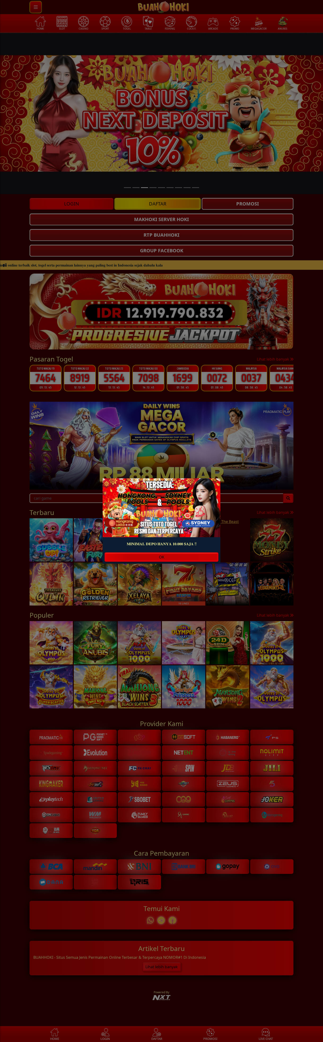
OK (161, 557)
